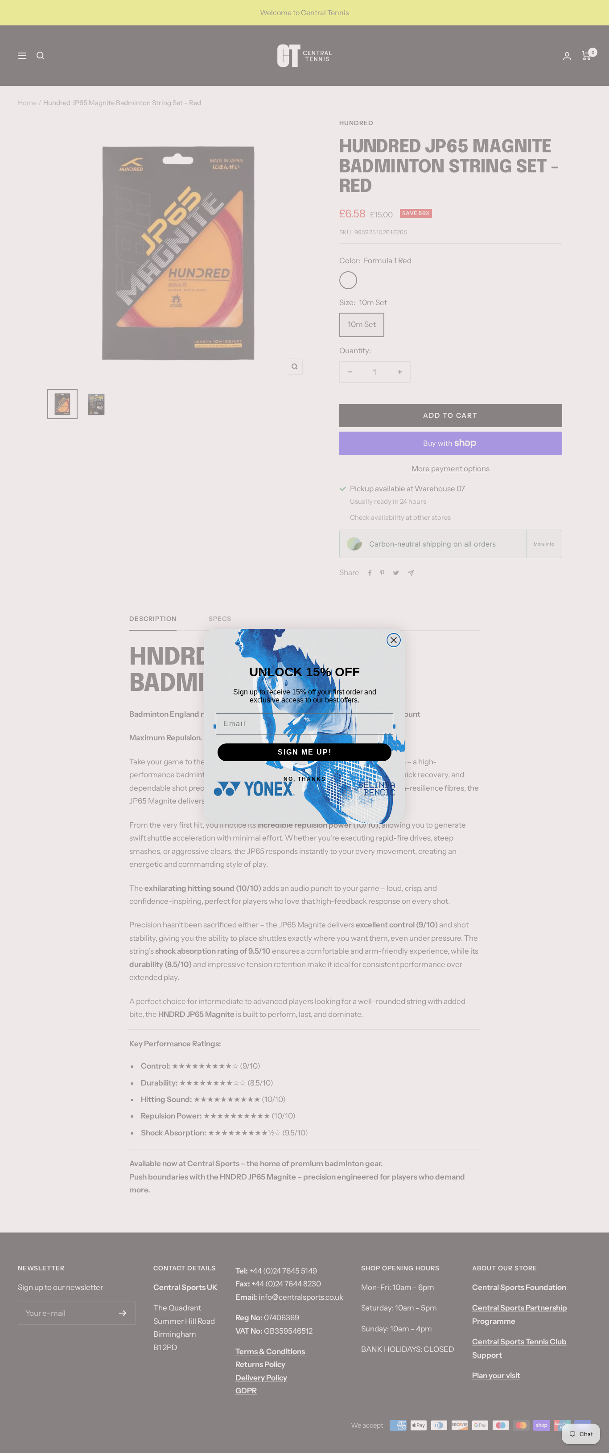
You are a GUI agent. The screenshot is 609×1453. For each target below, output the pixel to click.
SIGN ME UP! (305, 752)
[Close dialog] (393, 640)
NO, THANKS (305, 779)
